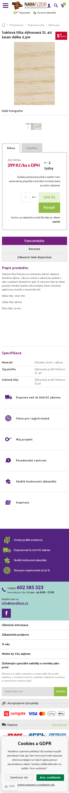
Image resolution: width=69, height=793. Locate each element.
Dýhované (54, 25)
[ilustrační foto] (33, 126)
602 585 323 (30, 587)
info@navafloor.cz (15, 603)
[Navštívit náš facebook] (6, 613)
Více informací (59, 725)
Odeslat (60, 691)
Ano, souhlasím (50, 777)
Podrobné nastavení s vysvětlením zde (34, 785)
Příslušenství (16, 25)
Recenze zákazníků (46, 13)
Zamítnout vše (19, 777)
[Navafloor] (4, 25)
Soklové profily (36, 25)
